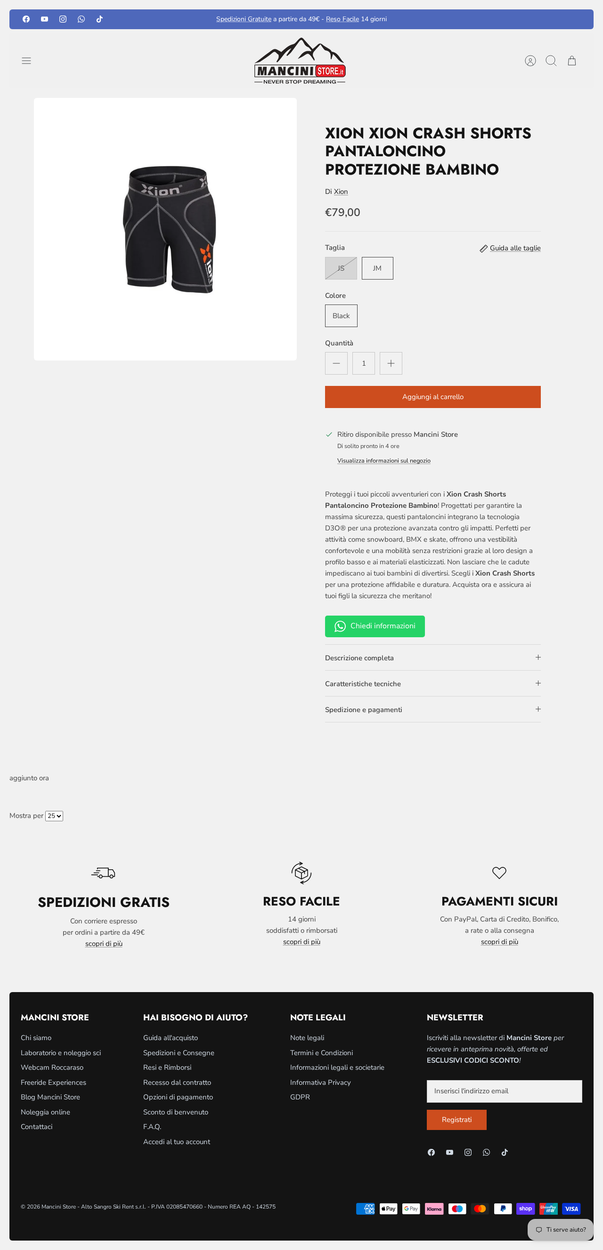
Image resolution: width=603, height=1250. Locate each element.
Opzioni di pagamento (178, 1097)
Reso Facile (342, 19)
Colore (335, 295)
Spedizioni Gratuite (243, 19)
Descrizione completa (359, 658)
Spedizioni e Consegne (178, 1053)
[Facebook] (26, 19)
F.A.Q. (152, 1126)
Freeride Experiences (53, 1082)
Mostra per (26, 815)
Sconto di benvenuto (175, 1112)
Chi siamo (36, 1037)
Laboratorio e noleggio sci (61, 1053)
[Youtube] (44, 19)
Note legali (307, 1037)
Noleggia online (45, 1112)
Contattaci (36, 1126)
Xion (341, 191)
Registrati (457, 1119)
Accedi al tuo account (176, 1141)
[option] (165, 229)
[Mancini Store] (301, 61)
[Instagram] (63, 19)
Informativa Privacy (320, 1082)
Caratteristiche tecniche (363, 684)
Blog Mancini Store (50, 1097)
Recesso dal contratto (177, 1082)
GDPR (300, 1097)
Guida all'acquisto (170, 1037)
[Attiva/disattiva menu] (31, 60)
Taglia (335, 247)
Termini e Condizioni (321, 1053)
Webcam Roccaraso (52, 1067)
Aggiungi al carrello (433, 396)
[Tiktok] (99, 19)
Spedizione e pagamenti (363, 709)
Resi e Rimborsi (167, 1067)
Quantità (339, 343)
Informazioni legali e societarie (337, 1067)
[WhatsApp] (81, 19)
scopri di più (103, 943)
